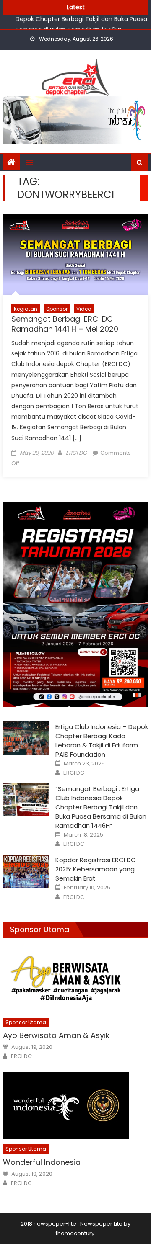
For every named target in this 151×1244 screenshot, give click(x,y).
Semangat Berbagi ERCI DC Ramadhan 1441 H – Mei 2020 (64, 324)
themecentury (75, 1233)
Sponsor (57, 308)
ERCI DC (76, 453)
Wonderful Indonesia (42, 1162)
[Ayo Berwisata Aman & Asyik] (75, 979)
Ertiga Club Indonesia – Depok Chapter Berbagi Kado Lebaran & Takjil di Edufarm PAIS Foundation (101, 740)
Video (83, 308)
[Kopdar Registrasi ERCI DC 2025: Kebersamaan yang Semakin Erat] (26, 871)
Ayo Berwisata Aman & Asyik (56, 1035)
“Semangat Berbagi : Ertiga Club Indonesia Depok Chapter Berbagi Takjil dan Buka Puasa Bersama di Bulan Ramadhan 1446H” (100, 807)
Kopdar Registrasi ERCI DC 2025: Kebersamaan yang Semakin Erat (95, 869)
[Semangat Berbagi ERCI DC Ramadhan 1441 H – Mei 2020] (75, 254)
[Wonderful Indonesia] (75, 1105)
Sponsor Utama (39, 929)
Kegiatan (25, 308)
